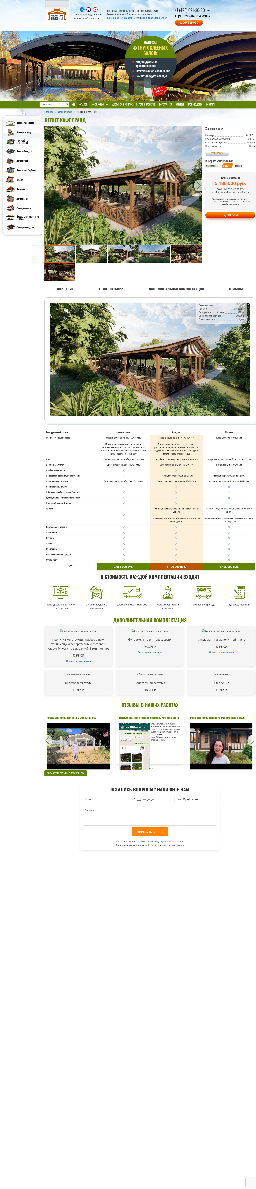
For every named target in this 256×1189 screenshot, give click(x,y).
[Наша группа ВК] (82, 11)
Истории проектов (145, 104)
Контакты (211, 104)
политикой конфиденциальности (156, 841)
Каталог (83, 104)
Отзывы (180, 104)
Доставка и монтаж (122, 104)
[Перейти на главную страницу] (57, 24)
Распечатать (217, 153)
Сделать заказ (230, 215)
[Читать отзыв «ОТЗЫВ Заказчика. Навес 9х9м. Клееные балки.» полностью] (78, 738)
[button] (46, 185)
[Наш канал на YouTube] (95, 11)
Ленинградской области (154, 17)
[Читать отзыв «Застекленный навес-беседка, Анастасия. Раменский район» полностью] (150, 738)
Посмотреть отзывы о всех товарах (65, 773)
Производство (195, 104)
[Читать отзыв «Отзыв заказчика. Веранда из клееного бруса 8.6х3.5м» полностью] (221, 738)
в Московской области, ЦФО (123, 17)
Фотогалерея (165, 104)
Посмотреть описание (78, 661)
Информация (97, 104)
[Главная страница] (74, 104)
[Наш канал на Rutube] (89, 11)
